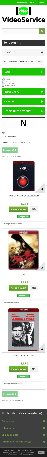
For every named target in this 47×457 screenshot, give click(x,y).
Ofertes (9, 101)
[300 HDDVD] (23, 250)
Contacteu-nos (22, 2)
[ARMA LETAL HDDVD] (23, 329)
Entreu (41, 2)
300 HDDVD (23, 274)
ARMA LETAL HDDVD (23, 355)
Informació (11, 91)
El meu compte (10, 434)
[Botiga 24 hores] (23, 14)
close (41, 453)
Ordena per (6, 142)
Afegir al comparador (13, 224)
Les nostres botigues (17, 111)
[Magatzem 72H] (23, 83)
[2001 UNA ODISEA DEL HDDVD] (23, 175)
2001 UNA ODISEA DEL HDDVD (23, 196)
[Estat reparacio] (23, 86)
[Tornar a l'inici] (4, 61)
